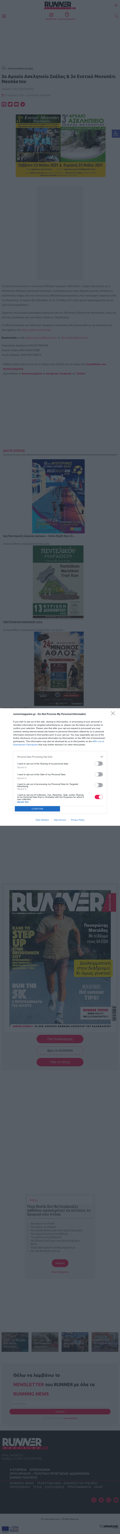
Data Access (60, 820)
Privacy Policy (78, 820)
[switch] (99, 763)
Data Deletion (42, 820)
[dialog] (60, 767)
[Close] (114, 714)
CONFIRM (37, 809)
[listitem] (60, 756)
